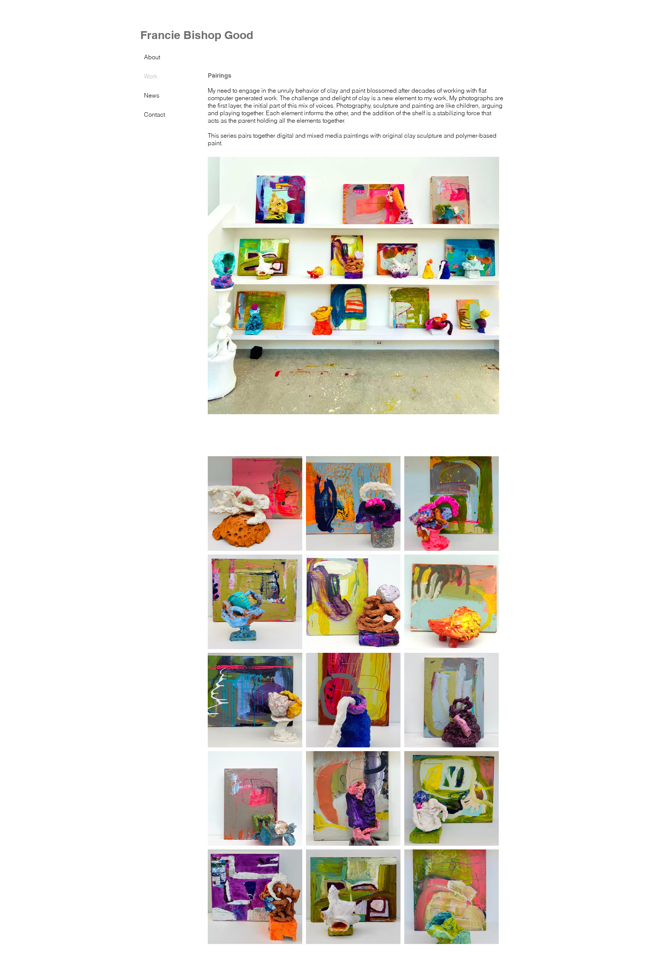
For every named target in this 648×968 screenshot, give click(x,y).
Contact (154, 114)
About (152, 57)
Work (151, 76)
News (151, 95)
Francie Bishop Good (196, 35)
